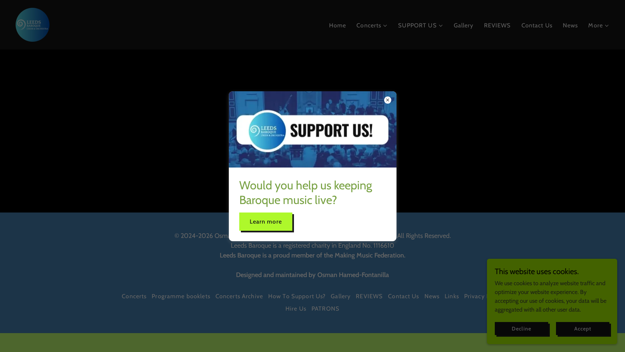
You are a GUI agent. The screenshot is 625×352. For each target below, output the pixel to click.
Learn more (266, 221)
